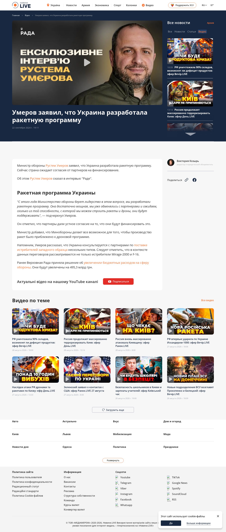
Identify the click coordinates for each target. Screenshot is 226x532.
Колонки (131, 5)
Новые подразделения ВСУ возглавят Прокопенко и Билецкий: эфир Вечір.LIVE (190, 390)
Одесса (67, 447)
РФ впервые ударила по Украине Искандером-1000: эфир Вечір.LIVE (188, 340)
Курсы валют (71, 505)
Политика (119, 447)
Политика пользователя (27, 477)
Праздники (170, 447)
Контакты (70, 486)
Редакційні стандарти (25, 491)
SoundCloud (179, 494)
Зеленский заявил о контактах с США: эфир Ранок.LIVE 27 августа (84, 388)
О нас (67, 477)
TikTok (176, 477)
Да (170, 523)
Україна (55, 5)
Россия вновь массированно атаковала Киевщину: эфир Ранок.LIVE (133, 342)
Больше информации (199, 523)
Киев (15, 434)
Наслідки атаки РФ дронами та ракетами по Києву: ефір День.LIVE (33, 388)
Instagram (126, 494)
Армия (86, 5)
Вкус (116, 421)
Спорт (117, 5)
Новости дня (20, 447)
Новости (71, 5)
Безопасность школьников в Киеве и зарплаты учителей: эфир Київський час (138, 390)
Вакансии (70, 482)
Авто (15, 421)
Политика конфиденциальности (32, 482)
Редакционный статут (25, 486)
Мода (166, 434)
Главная (16, 15)
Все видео (207, 300)
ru (203, 5)
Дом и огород (172, 421)
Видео (150, 5)
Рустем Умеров (57, 165)
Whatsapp (126, 505)
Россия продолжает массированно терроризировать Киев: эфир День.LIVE (188, 113)
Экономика (102, 5)
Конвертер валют (74, 509)
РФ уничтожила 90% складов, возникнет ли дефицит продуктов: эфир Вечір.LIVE (190, 71)
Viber (123, 488)
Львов (67, 434)
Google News (179, 483)
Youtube (125, 477)
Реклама (69, 491)
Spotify (176, 488)
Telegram (125, 483)
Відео (27, 15)
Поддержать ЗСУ (184, 5)
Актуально (69, 421)
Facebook (126, 499)
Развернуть (113, 460)
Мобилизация (122, 434)
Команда (69, 500)
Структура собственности (79, 495)
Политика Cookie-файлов (27, 495)
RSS (174, 499)
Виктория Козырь (188, 161)
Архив (210, 22)
